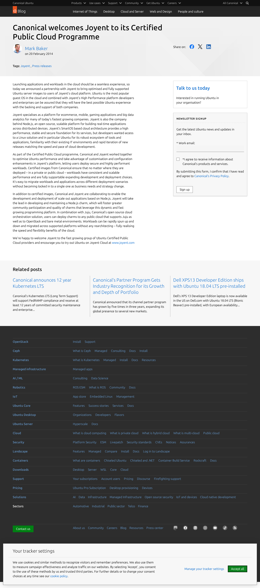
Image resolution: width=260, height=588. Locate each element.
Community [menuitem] (132, 3)
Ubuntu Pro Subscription (89, 488)
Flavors (119, 414)
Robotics (19, 387)
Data (82, 497)
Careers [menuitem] (172, 3)
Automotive (81, 506)
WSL (103, 469)
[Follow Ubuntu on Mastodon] (176, 529)
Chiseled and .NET (142, 460)
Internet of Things (85, 11)
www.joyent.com (123, 242)
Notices (171, 442)
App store (79, 396)
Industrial (98, 506)
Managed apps (83, 369)
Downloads (21, 469)
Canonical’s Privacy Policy (211, 176)
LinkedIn (208, 46)
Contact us (23, 528)
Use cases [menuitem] (94, 3)
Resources (149, 360)
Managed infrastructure (29, 369)
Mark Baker (36, 48)
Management (125, 396)
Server (92, 469)
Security (18, 442)
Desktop (109, 11)
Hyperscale (80, 424)
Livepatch (116, 442)
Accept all (237, 568)
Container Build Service (174, 460)
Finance (143, 506)
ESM (103, 442)
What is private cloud (124, 433)
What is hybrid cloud (156, 433)
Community (117, 387)
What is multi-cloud (186, 433)
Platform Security (85, 442)
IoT (15, 396)
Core (113, 469)
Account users (110, 478)
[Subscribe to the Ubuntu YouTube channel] (216, 529)
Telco (131, 506)
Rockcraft (200, 460)
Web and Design (161, 11)
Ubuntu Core (21, 405)
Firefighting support (167, 478)
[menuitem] (232, 3)
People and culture (190, 11)
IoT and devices (186, 497)
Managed (101, 350)
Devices (147, 488)
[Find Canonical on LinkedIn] (196, 529)
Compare (111, 451)
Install (77, 341)
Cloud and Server (132, 11)
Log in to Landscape (156, 451)
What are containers (86, 460)
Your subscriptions (85, 478)
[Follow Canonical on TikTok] (226, 529)
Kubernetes (21, 360)
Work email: (187, 143)
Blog (123, 528)
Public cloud (211, 433)
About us (79, 528)
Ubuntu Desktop (24, 414)
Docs (132, 350)
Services (118, 405)
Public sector (116, 506)
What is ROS (97, 387)
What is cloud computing (89, 433)
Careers (112, 528)
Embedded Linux (101, 396)
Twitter (200, 46)
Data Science (99, 378)
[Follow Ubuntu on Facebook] (186, 529)
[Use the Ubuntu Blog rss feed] (236, 529)
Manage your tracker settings (204, 568)
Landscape (20, 451)
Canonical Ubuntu (23, 3)
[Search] (247, 3)
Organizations (82, 414)
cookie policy (59, 576)
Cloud (17, 433)
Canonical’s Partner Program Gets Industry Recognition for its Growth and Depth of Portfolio (128, 286)
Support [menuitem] (112, 3)
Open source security (159, 497)
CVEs (158, 442)
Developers (103, 414)
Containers (20, 460)
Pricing (128, 478)
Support (90, 341)
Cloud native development (218, 497)
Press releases (42, 66)
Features (79, 405)
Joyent (25, 66)
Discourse (143, 478)
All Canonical (230, 3)
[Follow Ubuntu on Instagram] (206, 529)
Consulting (118, 350)
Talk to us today (193, 88)
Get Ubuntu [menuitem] (153, 3)
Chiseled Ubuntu (115, 460)
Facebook (192, 46)
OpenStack (20, 341)
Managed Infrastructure (126, 497)
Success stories (99, 405)
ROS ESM (79, 387)
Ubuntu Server (23, 424)
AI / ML (18, 378)
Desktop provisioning (124, 488)
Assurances (187, 442)
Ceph (16, 350)
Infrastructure (97, 497)
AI (74, 497)
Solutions (19, 497)
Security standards (139, 442)
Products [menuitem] (76, 3)
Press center (154, 528)
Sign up (185, 189)
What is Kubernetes (86, 360)
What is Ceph (82, 350)
